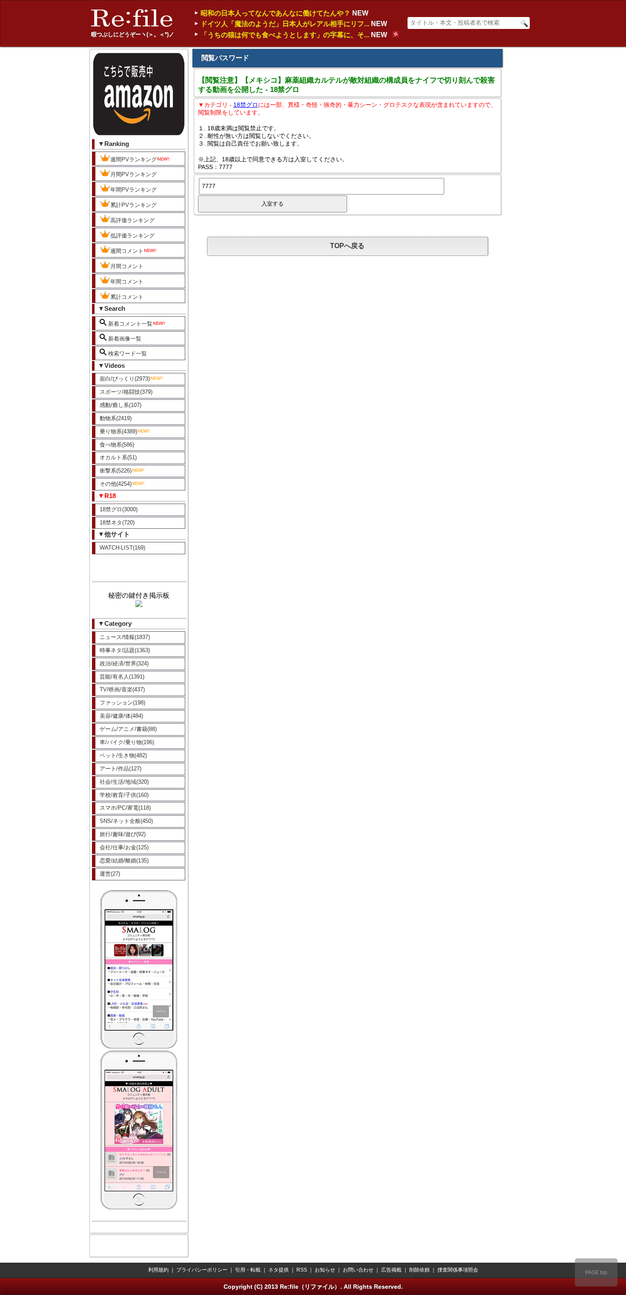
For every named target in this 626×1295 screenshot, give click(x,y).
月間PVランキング (133, 174)
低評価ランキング (132, 235)
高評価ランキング (132, 220)
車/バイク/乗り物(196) (127, 742)
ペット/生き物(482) (123, 755)
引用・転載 (248, 1270)
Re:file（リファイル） (310, 1286)
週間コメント (127, 251)
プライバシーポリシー (201, 1270)
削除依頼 (419, 1270)
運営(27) (110, 874)
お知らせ (325, 1270)
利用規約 (158, 1270)
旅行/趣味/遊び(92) (123, 834)
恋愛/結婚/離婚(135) (124, 860)
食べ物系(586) (117, 444)
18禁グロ (245, 104)
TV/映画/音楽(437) (122, 689)
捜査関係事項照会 (457, 1270)
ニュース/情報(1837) (125, 637)
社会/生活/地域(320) (124, 782)
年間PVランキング (133, 189)
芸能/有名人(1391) (122, 676)
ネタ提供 (278, 1270)
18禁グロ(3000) (119, 509)
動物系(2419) (116, 418)
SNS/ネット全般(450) (126, 821)
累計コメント (127, 297)
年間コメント (127, 281)
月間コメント (127, 266)
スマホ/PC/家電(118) (125, 808)
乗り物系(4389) (118, 431)
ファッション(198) (122, 702)
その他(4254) (116, 484)
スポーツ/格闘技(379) (126, 392)
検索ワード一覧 (126, 353)
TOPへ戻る (347, 245)
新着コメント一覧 (129, 324)
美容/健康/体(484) (121, 716)
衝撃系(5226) (116, 470)
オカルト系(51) (118, 457)
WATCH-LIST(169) (122, 547)
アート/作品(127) (120, 768)
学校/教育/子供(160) (124, 795)
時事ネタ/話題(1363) (125, 650)
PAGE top (596, 1272)
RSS (301, 1270)
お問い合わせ (358, 1270)
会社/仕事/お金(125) (124, 847)
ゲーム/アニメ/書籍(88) (128, 729)
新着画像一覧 (123, 338)
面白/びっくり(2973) (125, 378)
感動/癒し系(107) (120, 405)
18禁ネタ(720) (117, 522)
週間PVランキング (133, 159)
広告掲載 (391, 1270)
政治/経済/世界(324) (124, 663)
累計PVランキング (133, 205)
